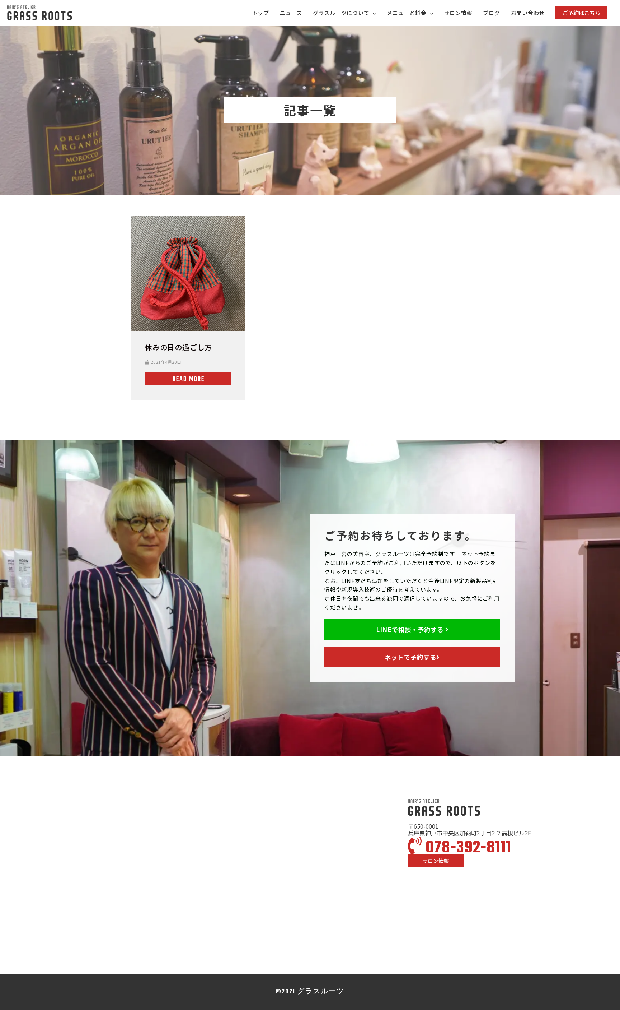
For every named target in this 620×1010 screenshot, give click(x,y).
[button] (581, 12)
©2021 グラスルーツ (310, 992)
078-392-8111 (466, 848)
